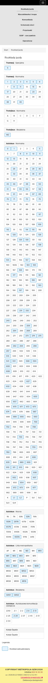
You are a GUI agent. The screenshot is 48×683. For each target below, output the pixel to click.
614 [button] (34, 371)
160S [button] (15, 265)
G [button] (7, 121)
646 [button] (8, 397)
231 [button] (20, 311)
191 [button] (27, 285)
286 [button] (21, 341)
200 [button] (40, 290)
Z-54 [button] (8, 621)
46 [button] (20, 102)
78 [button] (14, 204)
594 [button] (34, 361)
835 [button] (8, 462)
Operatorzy (27, 41)
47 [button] (20, 184)
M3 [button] (27, 551)
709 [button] (7, 432)
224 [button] (27, 305)
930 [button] (35, 473)
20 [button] (14, 92)
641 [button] (21, 392)
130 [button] (26, 240)
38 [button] (8, 102)
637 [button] (28, 386)
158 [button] (33, 260)
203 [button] (21, 295)
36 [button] (40, 97)
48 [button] (27, 184)
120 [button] (14, 235)
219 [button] (34, 300)
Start (6, 50)
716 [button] (20, 432)
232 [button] (27, 311)
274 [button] (33, 336)
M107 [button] (32, 576)
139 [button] (7, 250)
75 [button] (40, 199)
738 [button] (7, 442)
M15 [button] (34, 556)
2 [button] (14, 82)
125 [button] (33, 235)
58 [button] (40, 189)
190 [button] (20, 285)
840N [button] (16, 532)
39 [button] (8, 179)
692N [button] (24, 527)
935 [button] (21, 478)
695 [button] (15, 422)
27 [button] (14, 97)
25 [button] (8, 169)
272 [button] (20, 336)
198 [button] (26, 290)
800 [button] (21, 452)
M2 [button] (20, 551)
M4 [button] (33, 551)
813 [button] (14, 457)
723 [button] (14, 437)
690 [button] (22, 417)
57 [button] (33, 189)
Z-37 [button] (23, 616)
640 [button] (15, 392)
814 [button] (21, 457)
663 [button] (28, 402)
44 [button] (40, 179)
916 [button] (26, 467)
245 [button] (8, 321)
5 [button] (33, 82)
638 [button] (34, 386)
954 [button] (22, 483)
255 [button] (14, 326)
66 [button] (27, 194)
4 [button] (26, 82)
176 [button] (7, 275)
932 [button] (14, 478)
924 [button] (14, 473)
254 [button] (8, 326)
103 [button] (39, 219)
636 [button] (21, 386)
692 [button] (28, 417)
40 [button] (14, 179)
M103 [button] (31, 571)
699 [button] (29, 422)
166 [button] (7, 270)
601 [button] (14, 366)
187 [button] (39, 280)
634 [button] (14, 386)
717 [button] (27, 432)
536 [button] (34, 356)
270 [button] (7, 336)
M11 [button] (7, 556)
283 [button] (14, 341)
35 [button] (27, 174)
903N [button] (33, 532)
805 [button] (28, 452)
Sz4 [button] (14, 503)
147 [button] (39, 250)
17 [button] (8, 92)
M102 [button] (24, 571)
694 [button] (8, 422)
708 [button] (34, 427)
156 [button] (20, 260)
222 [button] (14, 305)
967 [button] (35, 483)
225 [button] (34, 305)
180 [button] (33, 275)
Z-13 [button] (34, 611)
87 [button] (20, 209)
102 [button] (33, 219)
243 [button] (34, 316)
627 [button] (28, 381)
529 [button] (21, 356)
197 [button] (20, 290)
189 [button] (14, 285)
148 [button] (7, 255)
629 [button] (34, 381)
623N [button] (31, 522)
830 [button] (34, 457)
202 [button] (14, 295)
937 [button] (34, 478)
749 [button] (27, 447)
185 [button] (26, 280)
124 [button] (26, 235)
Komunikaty (27, 20)
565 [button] (21, 361)
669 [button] (8, 407)
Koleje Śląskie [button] (12, 635)
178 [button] (20, 275)
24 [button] (40, 92)
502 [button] (21, 351)
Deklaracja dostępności (33, 680)
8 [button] (20, 154)
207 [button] (14, 300)
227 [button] (7, 311)
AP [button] (8, 551)
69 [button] (40, 194)
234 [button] (33, 311)
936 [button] (27, 478)
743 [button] (27, 442)
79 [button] (20, 204)
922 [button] (7, 473)
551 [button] (14, 361)
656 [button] (8, 402)
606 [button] (35, 366)
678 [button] (21, 412)
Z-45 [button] (30, 616)
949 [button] (8, 483)
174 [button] (39, 270)
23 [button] (33, 92)
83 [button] (40, 204)
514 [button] (34, 351)
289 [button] (8, 346)
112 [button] (20, 230)
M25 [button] (29, 566)
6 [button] (39, 82)
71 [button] (14, 199)
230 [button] (14, 311)
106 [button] (20, 225)
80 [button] (27, 204)
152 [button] (33, 255)
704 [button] (14, 427)
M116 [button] (24, 581)
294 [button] (21, 346)
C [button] (20, 116)
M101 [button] (16, 571)
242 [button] (27, 316)
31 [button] (8, 174)
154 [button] (7, 260)
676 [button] (14, 412)
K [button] (7, 498)
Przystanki (27, 30)
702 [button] (7, 427)
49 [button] (33, 184)
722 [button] (7, 437)
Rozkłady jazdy (27, 9)
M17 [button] (14, 561)
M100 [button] (8, 571)
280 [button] (8, 341)
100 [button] (20, 219)
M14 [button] (27, 556)
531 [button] (27, 356)
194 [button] (7, 290)
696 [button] (22, 422)
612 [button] (28, 371)
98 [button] (8, 219)
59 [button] (8, 194)
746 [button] (7, 447)
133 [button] (7, 245)
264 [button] (14, 331)
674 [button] (7, 412)
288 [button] (34, 341)
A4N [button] (32, 537)
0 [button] (7, 149)
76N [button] (35, 517)
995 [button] (21, 493)
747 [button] (14, 447)
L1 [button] (14, 498)
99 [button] (14, 219)
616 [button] (14, 376)
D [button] (27, 116)
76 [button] (8, 204)
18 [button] (40, 159)
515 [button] (7, 356)
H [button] (14, 121)
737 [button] (40, 437)
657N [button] (8, 527)
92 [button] (14, 214)
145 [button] (26, 250)
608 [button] (8, 371)
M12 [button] (14, 556)
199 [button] (33, 290)
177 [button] (14, 275)
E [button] (33, 116)
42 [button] (27, 179)
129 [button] (20, 240)
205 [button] (34, 295)
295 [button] (28, 346)
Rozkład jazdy (17, 50)
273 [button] (27, 336)
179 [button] (26, 275)
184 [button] (20, 280)
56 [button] (27, 189)
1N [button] (8, 517)
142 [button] (14, 250)
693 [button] (35, 417)
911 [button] (14, 467)
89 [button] (33, 209)
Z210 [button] (8, 611)
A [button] (7, 116)
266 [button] (21, 331)
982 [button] (8, 493)
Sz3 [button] (7, 503)
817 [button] (27, 457)
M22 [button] (8, 566)
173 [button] (33, 270)
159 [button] (39, 260)
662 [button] (21, 402)
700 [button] (35, 422)
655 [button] (35, 397)
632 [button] (7, 386)
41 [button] (14, 102)
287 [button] (28, 341)
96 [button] (33, 214)
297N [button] (16, 522)
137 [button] (33, 245)
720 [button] (33, 432)
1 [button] (7, 82)
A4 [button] (35, 493)
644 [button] (28, 392)
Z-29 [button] (16, 616)
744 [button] (33, 442)
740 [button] (14, 442)
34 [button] (33, 97)
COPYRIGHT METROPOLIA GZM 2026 (24, 670)
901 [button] (35, 462)
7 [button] (7, 87)
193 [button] (39, 285)
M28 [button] (37, 566)
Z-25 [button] (8, 616)
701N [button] (33, 527)
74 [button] (33, 199)
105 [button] (14, 225)
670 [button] (14, 407)
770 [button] (40, 447)
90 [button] (40, 209)
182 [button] (7, 280)
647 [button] (14, 397)
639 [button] (8, 392)
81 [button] (33, 204)
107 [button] (26, 225)
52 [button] (14, 189)
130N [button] (8, 522)
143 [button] (20, 250)
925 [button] (21, 473)
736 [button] (33, 437)
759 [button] (33, 447)
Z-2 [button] (21, 611)
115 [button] (33, 230)
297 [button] (7, 351)
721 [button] (40, 432)
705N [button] (8, 532)
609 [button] (15, 371)
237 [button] (21, 316)
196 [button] (14, 290)
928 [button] (28, 473)
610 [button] (21, 371)
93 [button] (20, 214)
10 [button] (33, 154)
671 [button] (21, 407)
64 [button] (20, 194)
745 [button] (40, 442)
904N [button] (8, 537)
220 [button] (7, 305)
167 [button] (14, 270)
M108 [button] (8, 581)
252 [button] (35, 321)
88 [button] (27, 209)
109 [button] (39, 225)
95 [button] (27, 214)
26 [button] (8, 97)
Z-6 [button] (27, 611)
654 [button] (28, 397)
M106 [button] (24, 576)
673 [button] (34, 407)
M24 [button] (22, 566)
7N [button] (14, 517)
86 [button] (14, 209)
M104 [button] (8, 576)
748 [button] (20, 447)
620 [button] (33, 376)
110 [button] (7, 230)
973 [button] (21, 488)
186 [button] (33, 280)
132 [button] (39, 240)
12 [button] (8, 159)
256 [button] (21, 326)
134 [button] (14, 245)
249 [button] (21, 321)
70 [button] (8, 199)
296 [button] (35, 346)
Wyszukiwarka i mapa (27, 14)
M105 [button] (16, 576)
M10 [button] (40, 551)
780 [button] (7, 452)
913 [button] (20, 467)
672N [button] (16, 527)
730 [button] (20, 437)
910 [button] (7, 467)
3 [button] (20, 82)
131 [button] (33, 240)
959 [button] (29, 483)
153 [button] (39, 255)
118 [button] (7, 235)
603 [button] (21, 366)
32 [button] (14, 174)
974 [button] (27, 488)
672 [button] (27, 407)
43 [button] (33, 179)
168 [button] (20, 270)
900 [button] (28, 462)
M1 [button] (14, 551)
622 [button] (40, 376)
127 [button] (7, 240)
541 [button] (7, 361)
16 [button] (40, 87)
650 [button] (21, 397)
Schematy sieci (27, 25)
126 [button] (39, 235)
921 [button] (40, 467)
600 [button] (8, 366)
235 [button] (7, 316)
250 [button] (28, 321)
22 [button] (27, 92)
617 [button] (20, 376)
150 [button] (20, 255)
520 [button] (14, 356)
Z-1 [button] (15, 611)
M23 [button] (15, 566)
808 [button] (8, 457)
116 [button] (39, 230)
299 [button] (14, 351)
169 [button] (26, 270)
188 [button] (7, 285)
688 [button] (8, 417)
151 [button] (27, 255)
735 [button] (27, 437)
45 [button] (8, 184)
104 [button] (7, 225)
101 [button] (27, 219)
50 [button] (40, 184)
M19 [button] (28, 561)
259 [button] (28, 326)
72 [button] (20, 199)
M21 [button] (34, 561)
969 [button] (8, 488)
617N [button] (24, 522)
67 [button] (33, 194)
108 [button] (33, 225)
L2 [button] (20, 498)
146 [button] (33, 250)
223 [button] (21, 305)
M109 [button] (16, 581)
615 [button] (7, 376)
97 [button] (40, 214)
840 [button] (15, 462)
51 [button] (8, 189)
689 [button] (15, 417)
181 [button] (39, 275)
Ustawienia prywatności (31, 677)
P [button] (26, 498)
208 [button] (21, 300)
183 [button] (14, 280)
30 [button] (27, 97)
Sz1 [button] (33, 498)
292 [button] (14, 346)
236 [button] (14, 316)
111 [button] (14, 230)
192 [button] (33, 285)
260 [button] (35, 326)
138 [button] (39, 245)
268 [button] (28, 331)
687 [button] (34, 412)
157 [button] (26, 260)
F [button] (39, 116)
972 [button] (14, 488)
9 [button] (14, 87)
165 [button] (34, 265)
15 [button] (33, 87)
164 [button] (28, 265)
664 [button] (35, 402)
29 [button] (33, 169)
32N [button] (28, 517)
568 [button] (27, 361)
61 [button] (14, 194)
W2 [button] (7, 135)
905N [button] (17, 537)
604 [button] (28, 366)
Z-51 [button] (38, 616)
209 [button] (28, 300)
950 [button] (15, 483)
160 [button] (7, 265)
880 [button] (21, 462)
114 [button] (27, 230)
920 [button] (33, 467)
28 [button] (20, 97)
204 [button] (27, 295)
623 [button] (7, 381)
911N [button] (25, 537)
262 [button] (7, 331)
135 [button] (20, 245)
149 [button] (14, 255)
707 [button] (27, 427)
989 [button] (15, 493)
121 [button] (20, 235)
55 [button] (20, 189)
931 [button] (7, 478)
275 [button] (39, 336)
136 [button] (26, 245)
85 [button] (8, 209)
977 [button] (34, 488)
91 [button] (8, 214)
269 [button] (35, 331)
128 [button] (14, 240)
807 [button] (35, 452)
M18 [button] (21, 561)
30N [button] (21, 517)
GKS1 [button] (8, 595)
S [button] (7, 68)
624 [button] (14, 381)
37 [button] (40, 174)
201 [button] (7, 295)
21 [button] (20, 92)
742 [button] (20, 442)
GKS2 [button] (16, 595)
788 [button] (14, 452)
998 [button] (28, 493)
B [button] (14, 116)
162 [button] (21, 265)
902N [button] (25, 532)
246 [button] (14, 321)
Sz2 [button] (39, 498)
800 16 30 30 (37, 672)
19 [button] (8, 164)
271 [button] (14, 336)
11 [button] (20, 87)
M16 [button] (8, 561)
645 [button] (35, 392)
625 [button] (21, 381)
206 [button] (8, 300)
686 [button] (28, 412)
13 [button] (27, 87)
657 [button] (14, 402)
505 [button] (28, 351)
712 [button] (14, 432)
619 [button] (26, 376)
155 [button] (14, 260)
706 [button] (21, 427)
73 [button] (27, 199)
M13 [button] (21, 556)
